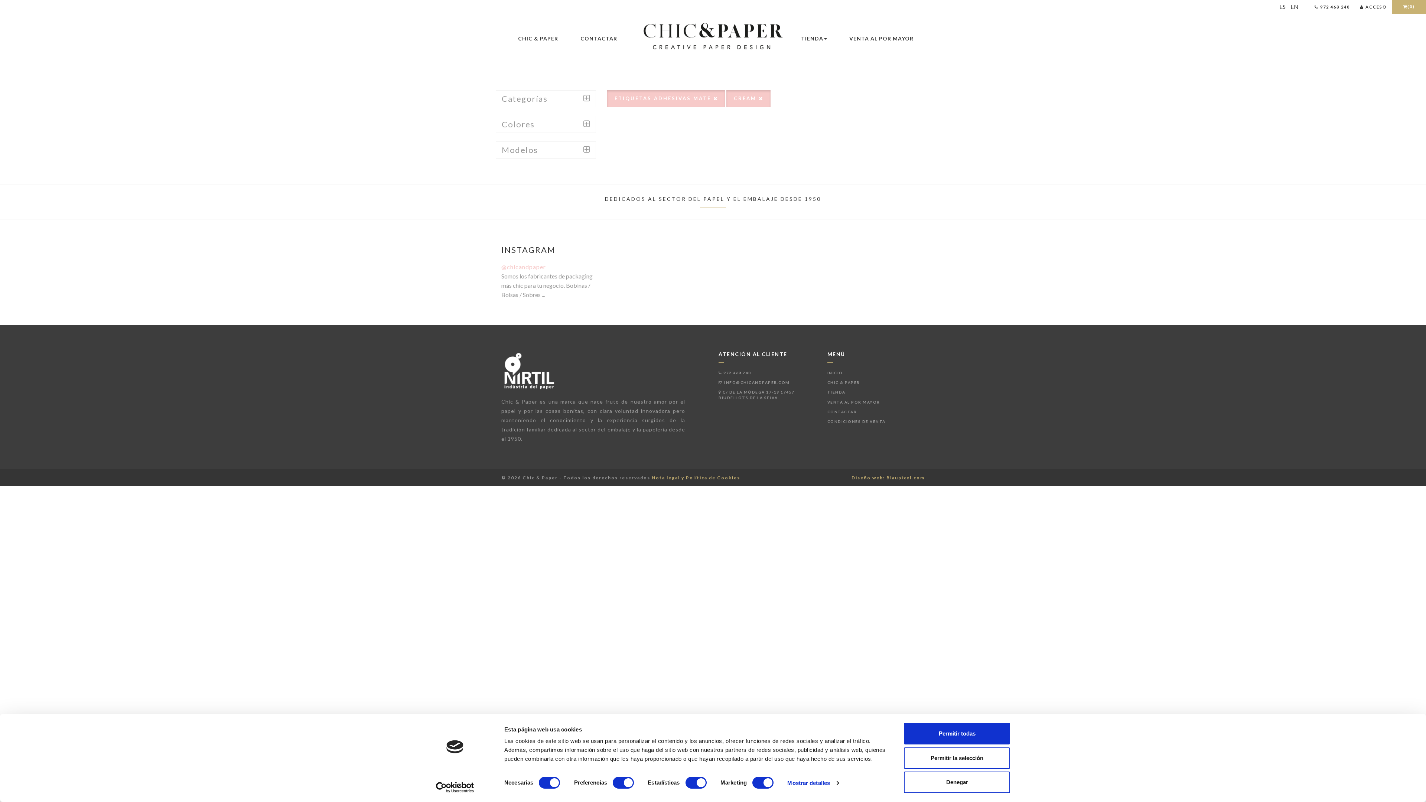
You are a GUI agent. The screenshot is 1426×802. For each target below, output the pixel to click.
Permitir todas (957, 733)
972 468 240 (736, 373)
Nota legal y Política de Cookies (696, 477)
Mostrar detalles (808, 783)
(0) (1411, 6)
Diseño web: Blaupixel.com (888, 477)
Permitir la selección (957, 758)
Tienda (812, 38)
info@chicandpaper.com (756, 382)
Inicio (835, 373)
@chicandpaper (523, 266)
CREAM (746, 98)
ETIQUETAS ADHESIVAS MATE (664, 98)
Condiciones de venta (856, 421)
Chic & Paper (538, 38)
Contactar (598, 38)
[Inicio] (713, 37)
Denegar (957, 782)
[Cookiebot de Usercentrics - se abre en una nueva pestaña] (455, 787)
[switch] (623, 783)
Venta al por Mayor (881, 38)
